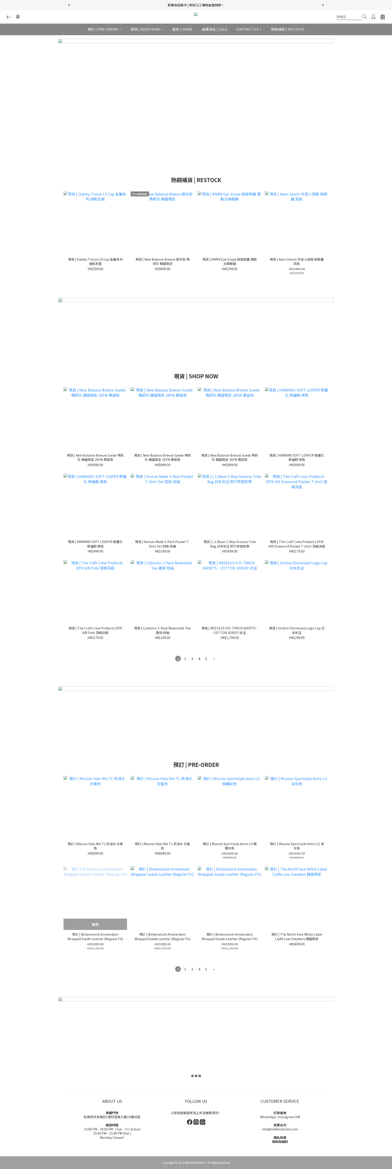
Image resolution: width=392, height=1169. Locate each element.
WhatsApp (268, 1117)
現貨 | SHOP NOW (145, 29)
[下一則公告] (323, 5)
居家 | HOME (182, 29)
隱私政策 (280, 1137)
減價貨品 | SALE (215, 29)
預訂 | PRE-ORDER (103, 29)
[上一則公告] (69, 5)
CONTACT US (247, 29)
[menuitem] (178, 658)
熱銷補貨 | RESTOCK (287, 29)
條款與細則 (280, 1141)
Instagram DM (289, 1117)
